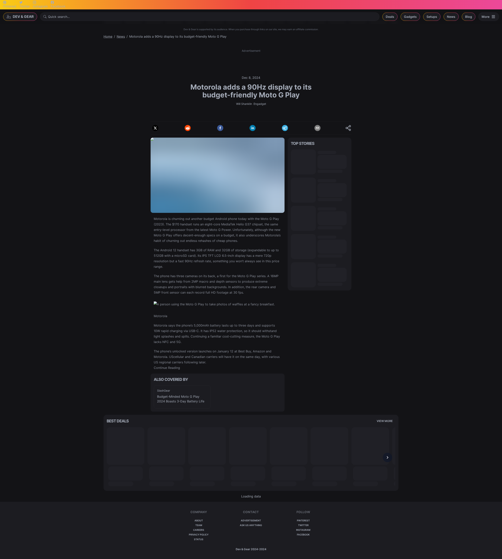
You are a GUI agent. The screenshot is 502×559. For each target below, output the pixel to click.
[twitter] (155, 128)
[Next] (387, 457)
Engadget (260, 103)
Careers (198, 529)
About (199, 520)
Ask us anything (251, 525)
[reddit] (188, 128)
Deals (390, 17)
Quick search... (59, 17)
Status (198, 539)
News (451, 17)
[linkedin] (252, 128)
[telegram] (285, 128)
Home (108, 36)
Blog (468, 17)
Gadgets (410, 17)
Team (198, 525)
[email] (317, 128)
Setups (432, 17)
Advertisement (251, 520)
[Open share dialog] (348, 128)
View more (385, 421)
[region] (217, 396)
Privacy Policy (198, 534)
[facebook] (220, 128)
